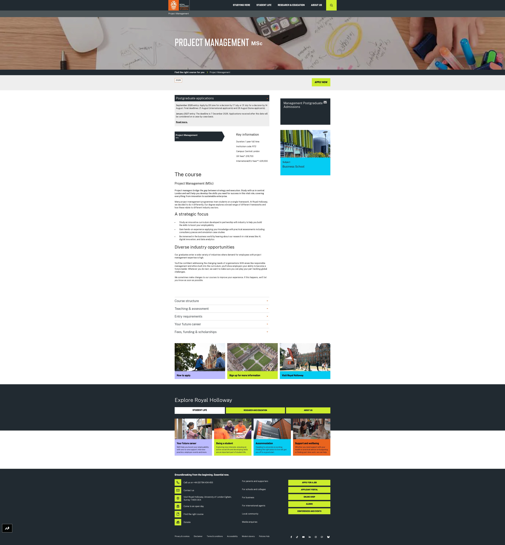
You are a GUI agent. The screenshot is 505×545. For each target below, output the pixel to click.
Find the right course (193, 514)
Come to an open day (194, 506)
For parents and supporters (255, 481)
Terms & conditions (215, 536)
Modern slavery (248, 536)
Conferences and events (309, 511)
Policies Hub (264, 536)
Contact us (189, 490)
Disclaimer (198, 536)
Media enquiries (249, 522)
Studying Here (241, 5)
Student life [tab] (200, 410)
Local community (250, 514)
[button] (291, 537)
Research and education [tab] (255, 410)
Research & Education (291, 5)
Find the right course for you (189, 72)
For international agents (253, 505)
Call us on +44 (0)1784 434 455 (198, 482)
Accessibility (232, 536)
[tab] (178, 80)
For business (248, 497)
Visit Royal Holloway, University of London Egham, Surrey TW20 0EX (207, 498)
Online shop (309, 497)
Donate (187, 522)
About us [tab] (308, 410)
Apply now (321, 82)
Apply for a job (309, 483)
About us (316, 5)
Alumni (309, 504)
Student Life (263, 5)
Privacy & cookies (182, 536)
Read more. (182, 122)
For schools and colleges (254, 489)
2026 (178, 80)
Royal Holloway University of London (179, 5)
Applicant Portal (309, 490)
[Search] (331, 5)
